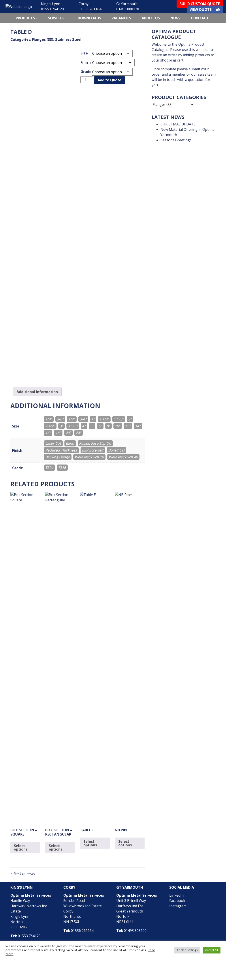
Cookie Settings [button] (187, 950)
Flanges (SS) (42, 39)
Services (56, 18)
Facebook (177, 900)
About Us (151, 18)
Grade (86, 71)
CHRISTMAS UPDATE (178, 124)
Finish (86, 62)
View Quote (201, 9)
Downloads (89, 18)
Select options (20, 847)
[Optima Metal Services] (19, 6)
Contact (200, 18)
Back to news (22, 873)
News (175, 18)
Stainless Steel (68, 39)
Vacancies (121, 18)
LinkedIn (176, 895)
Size (84, 53)
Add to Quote (109, 80)
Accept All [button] (211, 950)
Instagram (177, 905)
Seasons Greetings (176, 140)
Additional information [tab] (37, 391)
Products (25, 18)
